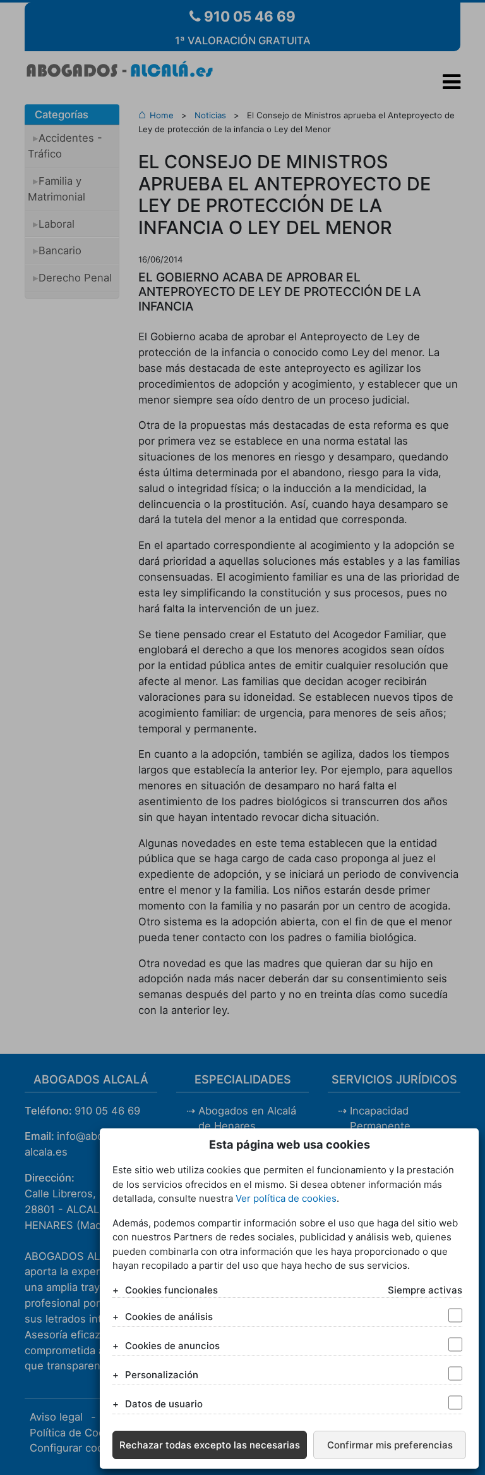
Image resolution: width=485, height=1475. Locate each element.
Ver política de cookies (286, 1198)
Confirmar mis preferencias (390, 1445)
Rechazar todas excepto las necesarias (209, 1445)
